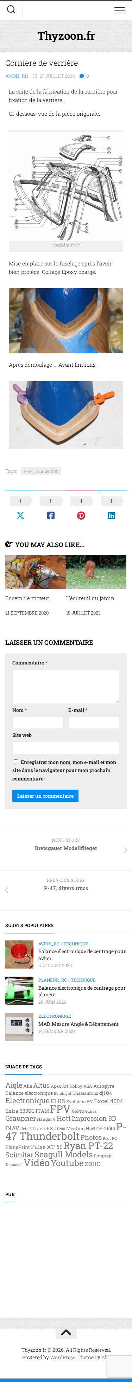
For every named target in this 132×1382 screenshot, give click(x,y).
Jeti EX (45, 1128)
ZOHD (93, 1164)
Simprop (102, 1155)
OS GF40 (105, 1128)
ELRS (58, 1101)
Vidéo (37, 1162)
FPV (60, 1109)
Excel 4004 (108, 1101)
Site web (22, 735)
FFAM (42, 1111)
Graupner (20, 1118)
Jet (23, 1128)
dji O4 (105, 1093)
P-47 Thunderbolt (41, 471)
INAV (12, 1128)
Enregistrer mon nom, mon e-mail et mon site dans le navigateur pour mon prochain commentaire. (64, 770)
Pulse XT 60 (47, 1146)
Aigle (13, 1084)
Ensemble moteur (27, 598)
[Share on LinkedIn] (111, 508)
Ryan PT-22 (88, 1145)
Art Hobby (72, 1086)
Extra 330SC (19, 1110)
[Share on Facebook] (51, 508)
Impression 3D (94, 1118)
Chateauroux (85, 1093)
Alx (105, 1357)
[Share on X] (20, 508)
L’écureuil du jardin (90, 598)
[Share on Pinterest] (81, 508)
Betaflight (62, 1093)
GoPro (78, 1111)
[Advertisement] (66, 1255)
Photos (91, 1137)
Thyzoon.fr (66, 35)
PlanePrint (17, 1147)
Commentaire (29, 662)
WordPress (62, 1357)
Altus (41, 1085)
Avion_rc (16, 76)
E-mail (77, 710)
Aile (27, 1086)
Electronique (54, 1016)
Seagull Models (63, 1154)
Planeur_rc (52, 980)
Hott (64, 1118)
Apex (56, 1086)
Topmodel (14, 1164)
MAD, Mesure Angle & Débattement (78, 1024)
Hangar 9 (46, 1119)
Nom (19, 710)
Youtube (67, 1163)
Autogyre (103, 1086)
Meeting (75, 1128)
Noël (90, 1128)
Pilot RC (110, 1138)
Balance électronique (29, 1093)
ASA (87, 1086)
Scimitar (19, 1154)
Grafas (90, 1111)
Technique (75, 943)
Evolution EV (79, 1101)
